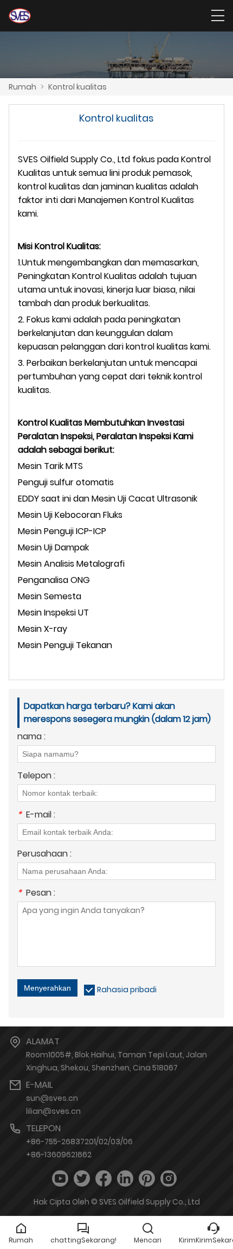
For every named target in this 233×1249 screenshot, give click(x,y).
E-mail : (36, 815)
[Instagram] (168, 1179)
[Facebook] (103, 1179)
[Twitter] (81, 1179)
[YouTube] (60, 1179)
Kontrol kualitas (77, 86)
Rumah (22, 86)
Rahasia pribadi (127, 989)
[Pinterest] (147, 1179)
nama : (31, 737)
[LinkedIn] (125, 1179)
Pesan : (36, 894)
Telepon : (36, 776)
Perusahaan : (44, 854)
